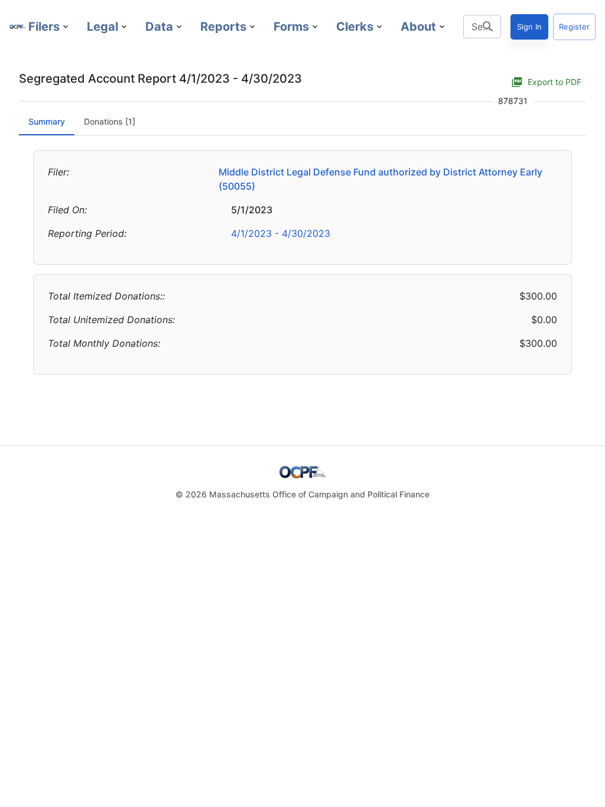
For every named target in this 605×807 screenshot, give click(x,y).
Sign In (529, 26)
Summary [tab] (46, 121)
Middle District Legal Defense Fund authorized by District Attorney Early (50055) (380, 179)
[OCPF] (17, 26)
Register (574, 26)
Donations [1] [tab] (109, 121)
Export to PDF (554, 82)
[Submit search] (488, 26)
